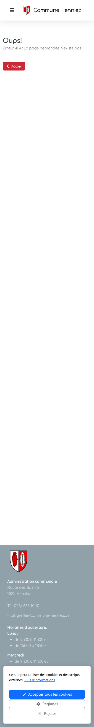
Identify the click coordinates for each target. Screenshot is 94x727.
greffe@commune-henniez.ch (42, 615)
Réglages (50, 703)
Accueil (16, 66)
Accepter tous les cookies (50, 694)
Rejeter (50, 713)
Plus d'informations (39, 680)
